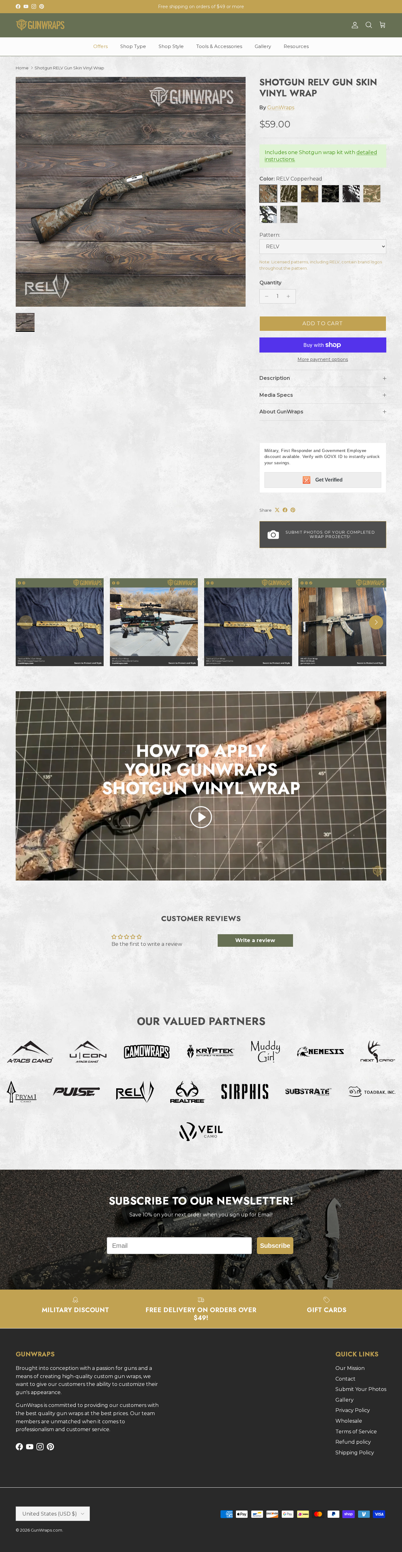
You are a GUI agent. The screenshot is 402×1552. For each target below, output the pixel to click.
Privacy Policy (352, 1410)
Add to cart (322, 323)
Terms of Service (356, 1432)
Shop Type (133, 46)
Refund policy (353, 1442)
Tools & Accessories (219, 46)
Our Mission (350, 1368)
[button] (201, 817)
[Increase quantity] (290, 296)
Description (274, 378)
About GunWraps (281, 412)
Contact (345, 1379)
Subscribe (275, 1245)
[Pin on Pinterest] (293, 510)
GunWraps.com (46, 1530)
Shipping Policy (354, 1453)
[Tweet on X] (277, 510)
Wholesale (348, 1421)
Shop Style (171, 46)
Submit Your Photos (360, 1389)
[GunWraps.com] (40, 25)
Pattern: (269, 235)
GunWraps (280, 107)
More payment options (322, 359)
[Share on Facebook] (285, 510)
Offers (100, 46)
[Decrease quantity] (265, 296)
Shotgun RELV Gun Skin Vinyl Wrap (69, 67)
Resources (296, 46)
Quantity (270, 283)
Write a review (255, 940)
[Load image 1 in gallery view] (131, 192)
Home (22, 67)
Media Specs (276, 395)
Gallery (263, 46)
